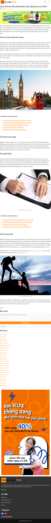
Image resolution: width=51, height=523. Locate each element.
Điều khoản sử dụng (6, 502)
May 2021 (3, 381)
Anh (2, 307)
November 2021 (5, 368)
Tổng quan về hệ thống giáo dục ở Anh (14, 129)
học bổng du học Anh (36, 251)
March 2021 (3, 385)
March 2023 (3, 341)
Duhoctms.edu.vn (22, 252)
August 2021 (4, 374)
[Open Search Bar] (45, 2)
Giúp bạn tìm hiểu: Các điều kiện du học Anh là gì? (18, 220)
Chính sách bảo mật (6, 500)
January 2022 (4, 363)
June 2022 (3, 352)
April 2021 (3, 383)
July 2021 (3, 377)
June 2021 (3, 379)
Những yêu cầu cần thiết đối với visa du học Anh (17, 222)
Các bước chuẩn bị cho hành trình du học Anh (17, 123)
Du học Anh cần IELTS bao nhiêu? (13, 127)
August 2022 (4, 348)
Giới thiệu (3, 497)
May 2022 (3, 354)
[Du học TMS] (9, 2)
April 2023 (3, 339)
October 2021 (4, 370)
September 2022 (5, 346)
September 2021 (5, 372)
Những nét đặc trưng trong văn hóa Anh (15, 224)
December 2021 (5, 366)
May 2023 (3, 337)
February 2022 (4, 361)
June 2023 (3, 335)
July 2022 (3, 350)
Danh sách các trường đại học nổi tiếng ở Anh (17, 227)
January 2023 (4, 343)
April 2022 (3, 357)
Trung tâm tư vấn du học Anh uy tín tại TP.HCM (17, 120)
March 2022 (3, 359)
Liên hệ (3, 505)
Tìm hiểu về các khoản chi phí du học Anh (15, 125)
